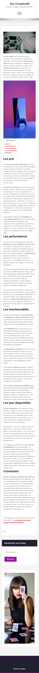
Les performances (10, 146)
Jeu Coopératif (19, 3)
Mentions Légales (19, 669)
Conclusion (8, 153)
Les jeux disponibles (11, 150)
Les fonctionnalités (10, 148)
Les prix (7, 144)
